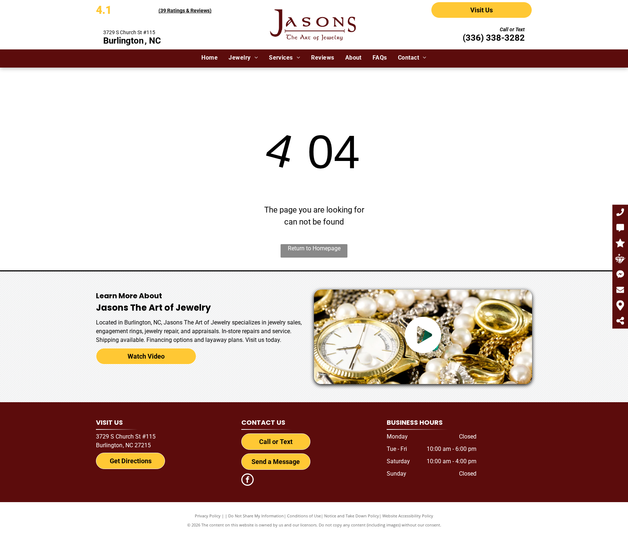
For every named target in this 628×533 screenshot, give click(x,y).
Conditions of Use (304, 515)
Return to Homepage (314, 248)
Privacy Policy (208, 515)
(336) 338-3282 (494, 38)
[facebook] (247, 480)
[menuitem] (209, 58)
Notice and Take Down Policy (351, 515)
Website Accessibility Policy (407, 515)
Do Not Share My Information (256, 515)
